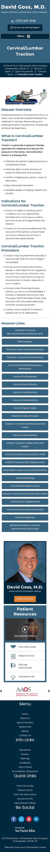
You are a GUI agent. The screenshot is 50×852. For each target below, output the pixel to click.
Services (38, 69)
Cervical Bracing (25, 478)
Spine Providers (25, 722)
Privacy (25, 754)
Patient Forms (25, 790)
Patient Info (25, 727)
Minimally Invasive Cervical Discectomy (25, 470)
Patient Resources (25, 611)
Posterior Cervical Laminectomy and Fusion (25, 425)
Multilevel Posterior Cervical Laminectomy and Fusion (25, 527)
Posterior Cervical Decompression (25, 349)
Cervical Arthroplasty (25, 376)
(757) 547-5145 (25, 21)
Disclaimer (25, 750)
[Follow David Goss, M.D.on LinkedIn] (36, 819)
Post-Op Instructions (25, 794)
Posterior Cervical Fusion (25, 416)
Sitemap (25, 758)
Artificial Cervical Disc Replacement (25, 462)
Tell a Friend (25, 767)
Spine (8, 72)
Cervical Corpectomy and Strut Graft (25, 454)
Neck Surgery (25, 341)
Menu (20, 36)
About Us (25, 718)
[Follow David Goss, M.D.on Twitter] (21, 819)
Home (25, 714)
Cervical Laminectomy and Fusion (25, 509)
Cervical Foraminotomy (25, 400)
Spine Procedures (24, 72)
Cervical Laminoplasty (25, 435)
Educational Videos (25, 803)
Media (25, 731)
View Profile (25, 599)
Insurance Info (25, 799)
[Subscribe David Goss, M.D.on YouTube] (29, 819)
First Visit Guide (25, 786)
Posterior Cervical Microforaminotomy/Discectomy (25, 332)
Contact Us (25, 735)
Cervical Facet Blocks (25, 384)
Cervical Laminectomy (25, 392)
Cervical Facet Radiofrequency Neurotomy (25, 367)
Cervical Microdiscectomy (25, 486)
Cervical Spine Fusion (25, 408)
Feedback (25, 763)
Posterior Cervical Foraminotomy (25, 357)
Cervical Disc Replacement (25, 502)
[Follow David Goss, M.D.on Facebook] (14, 819)
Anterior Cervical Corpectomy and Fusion (25, 445)
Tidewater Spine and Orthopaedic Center (25, 847)
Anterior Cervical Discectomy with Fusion (25, 494)
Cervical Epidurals (25, 517)
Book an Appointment (27, 28)
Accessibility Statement (25, 771)
